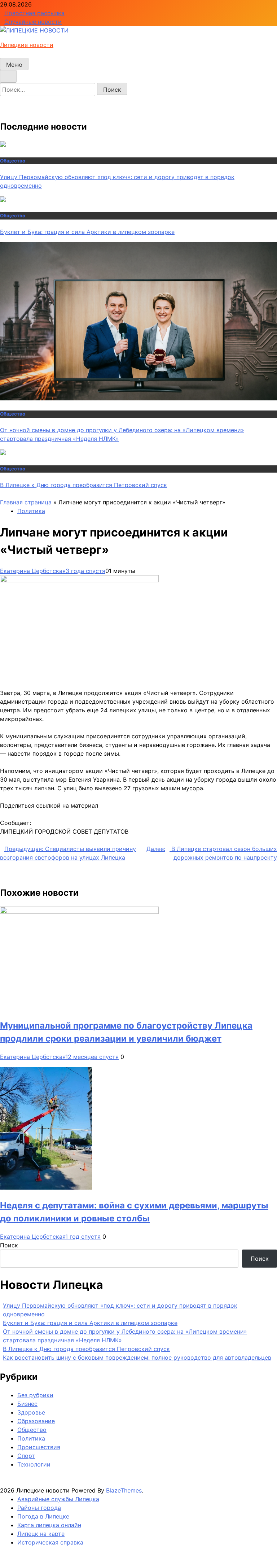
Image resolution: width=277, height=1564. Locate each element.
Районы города (39, 1507)
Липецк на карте (41, 1533)
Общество (12, 161)
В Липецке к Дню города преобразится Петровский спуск (83, 484)
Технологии (33, 1464)
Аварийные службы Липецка (58, 1499)
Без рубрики (35, 1395)
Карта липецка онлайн (49, 1525)
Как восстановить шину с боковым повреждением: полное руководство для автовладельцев (137, 1357)
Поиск (9, 1245)
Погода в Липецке (43, 1516)
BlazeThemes (124, 1490)
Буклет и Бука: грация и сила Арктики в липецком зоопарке (87, 231)
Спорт (26, 1455)
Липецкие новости (26, 44)
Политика (31, 510)
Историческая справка (50, 1542)
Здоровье (31, 1412)
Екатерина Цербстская (33, 570)
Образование (36, 1421)
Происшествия (38, 1447)
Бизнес (27, 1403)
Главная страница (26, 502)
